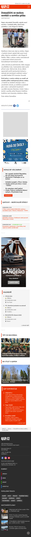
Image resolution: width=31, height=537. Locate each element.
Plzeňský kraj (23, 496)
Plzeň (4, 496)
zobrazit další (25, 325)
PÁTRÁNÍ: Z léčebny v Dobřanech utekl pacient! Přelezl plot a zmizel (15, 218)
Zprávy (9, 429)
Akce (9, 496)
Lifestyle (5, 486)
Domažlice (8, 195)
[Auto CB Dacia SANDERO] (13, 262)
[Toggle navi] (28, 7)
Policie (15, 496)
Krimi (4, 478)
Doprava (11, 498)
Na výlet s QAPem (9, 362)
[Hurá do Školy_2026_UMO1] (15, 152)
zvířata (19, 500)
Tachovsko (5, 500)
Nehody (4, 498)
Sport (4, 482)
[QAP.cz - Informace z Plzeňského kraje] (5, 7)
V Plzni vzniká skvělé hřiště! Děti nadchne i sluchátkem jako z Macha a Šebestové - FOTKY (15, 209)
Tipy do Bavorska (9, 335)
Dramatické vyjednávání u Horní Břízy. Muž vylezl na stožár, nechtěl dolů (14, 227)
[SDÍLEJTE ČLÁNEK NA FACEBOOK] (14, 105)
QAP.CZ (4, 429)
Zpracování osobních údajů (7, 461)
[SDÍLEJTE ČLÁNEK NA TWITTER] (17, 105)
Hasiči (13, 500)
